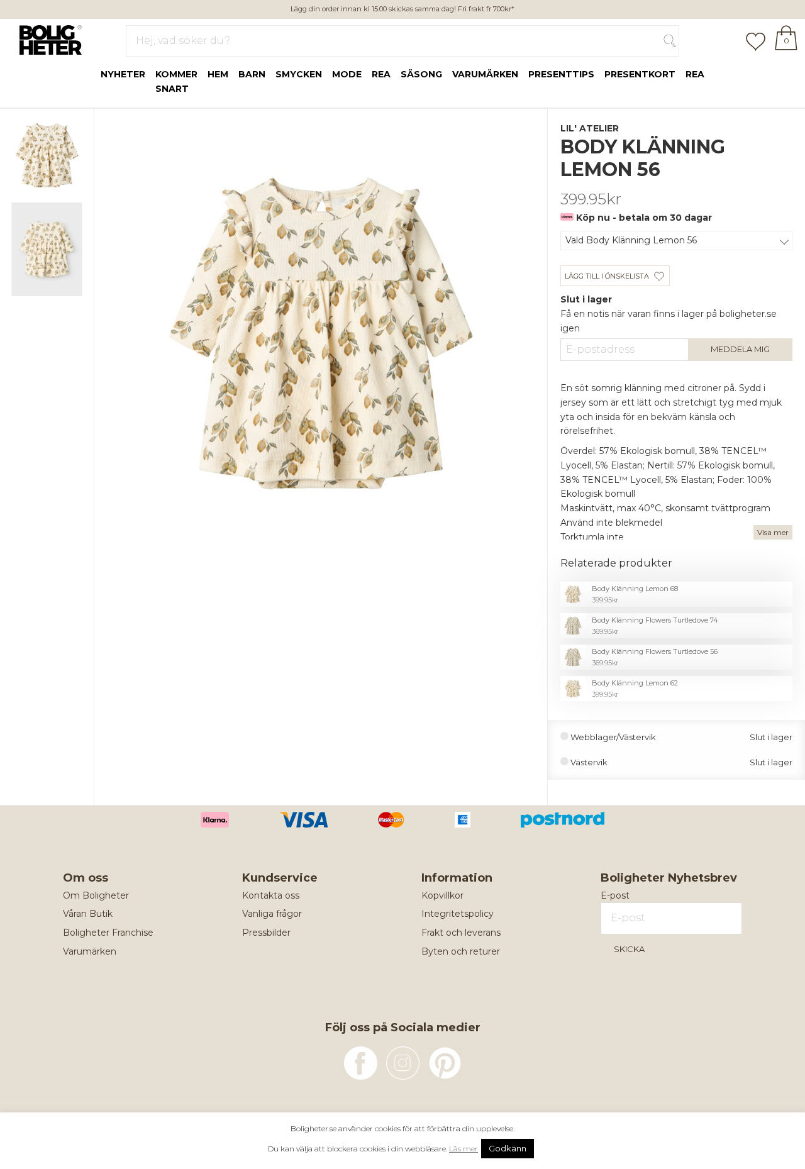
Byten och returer (460, 951)
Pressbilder (266, 932)
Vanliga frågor (272, 913)
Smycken (298, 74)
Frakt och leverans (461, 932)
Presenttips (561, 74)
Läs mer (463, 1148)
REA (695, 74)
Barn (251, 74)
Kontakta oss (270, 895)
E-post (615, 895)
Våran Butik (88, 913)
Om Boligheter (96, 895)
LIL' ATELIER (589, 128)
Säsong (421, 74)
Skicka (629, 949)
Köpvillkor (442, 895)
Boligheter (47, 38)
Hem (218, 74)
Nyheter (123, 74)
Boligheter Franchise (108, 932)
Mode (347, 74)
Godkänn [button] (507, 1148)
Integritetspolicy (457, 913)
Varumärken (485, 74)
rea (381, 74)
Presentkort (639, 74)
